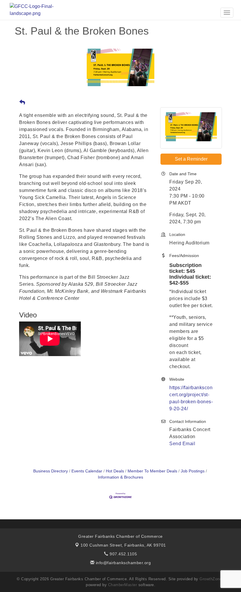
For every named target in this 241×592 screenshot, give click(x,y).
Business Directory (50, 471)
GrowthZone (211, 579)
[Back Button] (22, 102)
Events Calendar (86, 471)
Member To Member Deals (152, 471)
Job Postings (193, 471)
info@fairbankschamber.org (122, 562)
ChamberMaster (122, 585)
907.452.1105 (122, 554)
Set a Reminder (191, 158)
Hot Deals (115, 471)
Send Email (182, 443)
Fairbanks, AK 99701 (123, 545)
